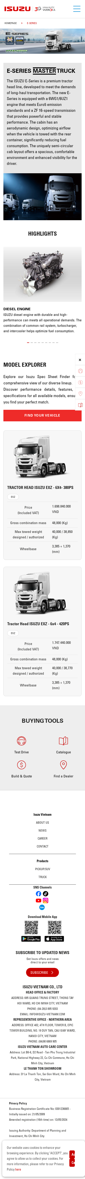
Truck (43, 877)
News (42, 830)
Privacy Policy (18, 1103)
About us (42, 822)
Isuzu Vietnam (42, 815)
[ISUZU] (44, 8)
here (18, 1169)
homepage (11, 23)
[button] (28, 341)
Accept (73, 1154)
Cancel (73, 1163)
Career (42, 838)
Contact (43, 846)
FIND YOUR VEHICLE (42, 415)
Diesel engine (17, 309)
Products (42, 861)
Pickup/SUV (42, 869)
